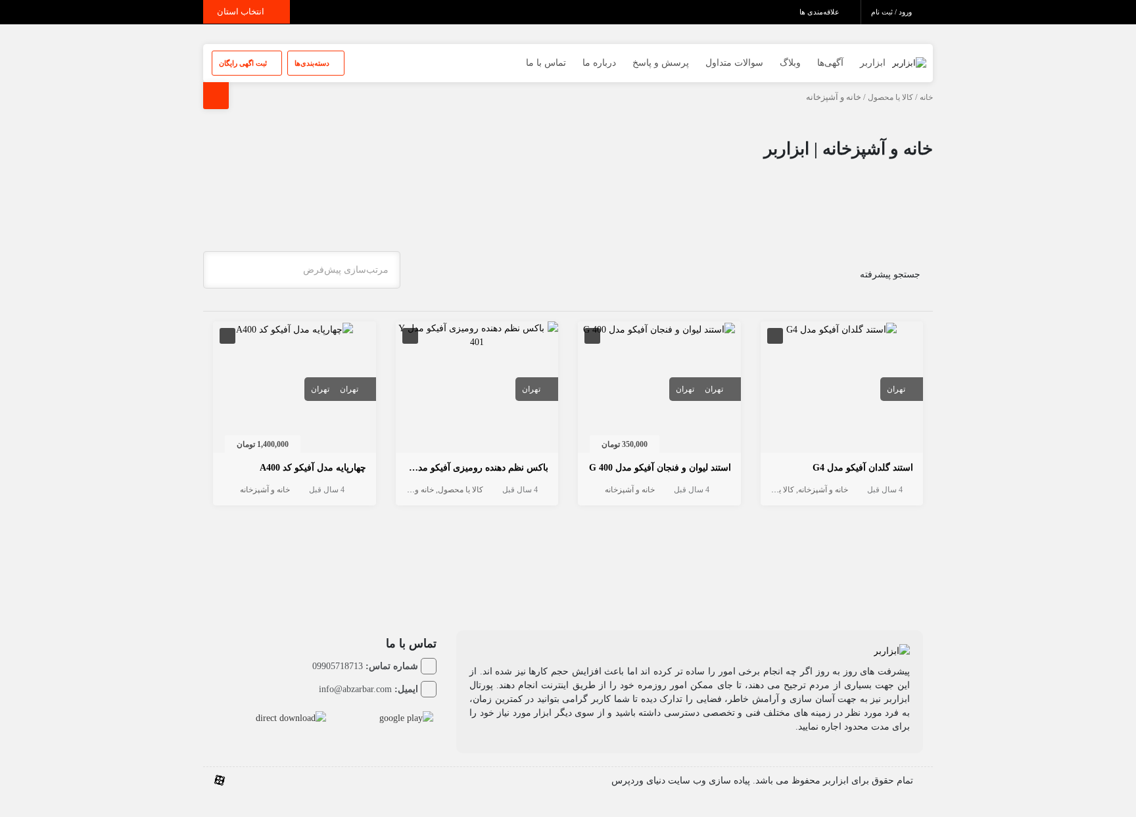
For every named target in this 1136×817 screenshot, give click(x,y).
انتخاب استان (241, 11)
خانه (926, 97)
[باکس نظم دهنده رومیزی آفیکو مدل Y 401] (477, 334)
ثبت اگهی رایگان (244, 63)
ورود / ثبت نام (892, 12)
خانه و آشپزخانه (823, 489)
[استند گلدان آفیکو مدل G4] (841, 328)
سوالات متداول (734, 63)
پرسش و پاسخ (660, 63)
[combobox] (301, 270)
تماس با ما (546, 63)
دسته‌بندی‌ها (313, 63)
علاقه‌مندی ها (820, 12)
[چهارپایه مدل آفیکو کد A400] (294, 328)
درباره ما (599, 63)
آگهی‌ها (830, 63)
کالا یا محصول (890, 97)
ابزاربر (873, 63)
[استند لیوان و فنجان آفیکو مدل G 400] (659, 328)
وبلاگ (790, 63)
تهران (896, 389)
